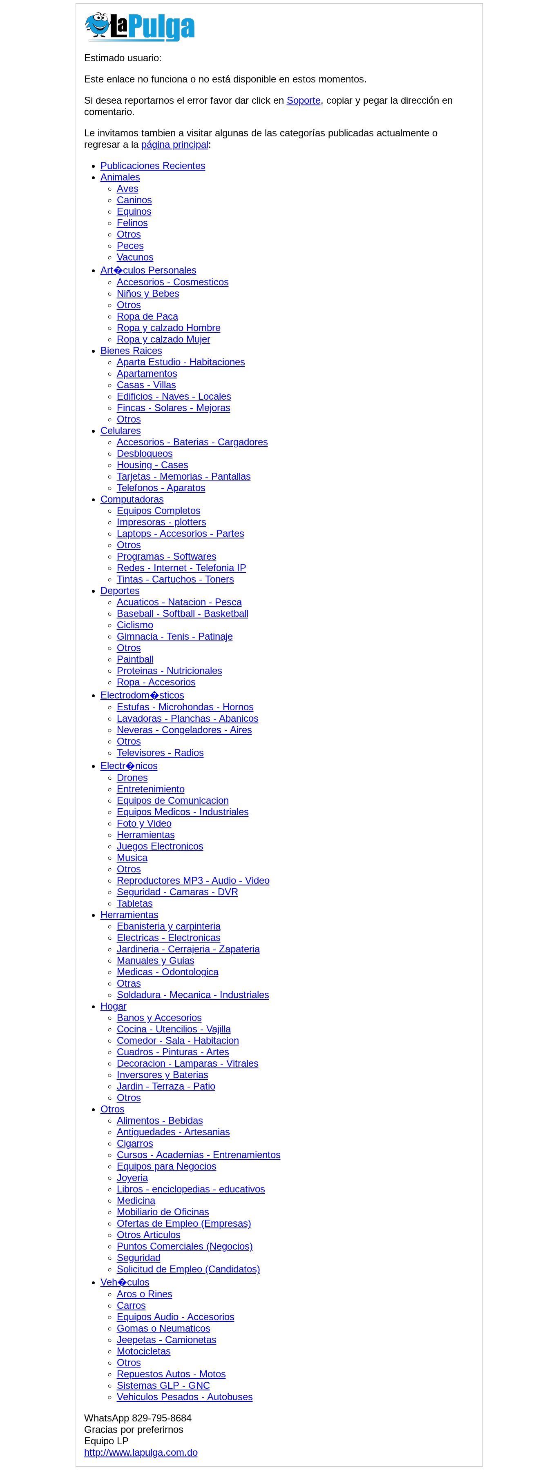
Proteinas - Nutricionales (169, 670)
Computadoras (132, 499)
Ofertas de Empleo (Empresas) (184, 1223)
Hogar (113, 1006)
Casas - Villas (146, 384)
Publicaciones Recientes (152, 165)
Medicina (136, 1200)
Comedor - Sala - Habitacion (178, 1040)
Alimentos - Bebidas (160, 1120)
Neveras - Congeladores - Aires (184, 729)
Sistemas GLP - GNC (163, 1385)
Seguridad (139, 1257)
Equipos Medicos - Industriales (183, 811)
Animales (120, 176)
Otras (129, 983)
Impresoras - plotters (161, 521)
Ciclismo (135, 624)
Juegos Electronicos (160, 846)
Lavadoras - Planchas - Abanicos (188, 718)
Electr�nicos (129, 765)
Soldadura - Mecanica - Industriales (193, 994)
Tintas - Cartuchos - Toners (175, 579)
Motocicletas (144, 1351)
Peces (130, 245)
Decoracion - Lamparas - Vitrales (188, 1063)
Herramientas (146, 834)
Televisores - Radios (160, 752)
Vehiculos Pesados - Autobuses (185, 1396)
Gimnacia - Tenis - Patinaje (175, 636)
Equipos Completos (159, 510)
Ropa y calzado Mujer (163, 339)
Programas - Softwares (167, 556)
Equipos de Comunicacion (173, 800)
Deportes (120, 590)
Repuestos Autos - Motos (171, 1373)
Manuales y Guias (155, 960)
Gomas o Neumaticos (163, 1328)
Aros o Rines (144, 1293)
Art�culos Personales (148, 270)
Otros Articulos (149, 1234)
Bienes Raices (131, 350)
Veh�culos (125, 1282)
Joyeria (132, 1177)
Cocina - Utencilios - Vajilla (174, 1028)
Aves (127, 188)
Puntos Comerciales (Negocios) (185, 1246)
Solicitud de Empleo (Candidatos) (188, 1268)
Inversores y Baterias (162, 1074)
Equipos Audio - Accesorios (175, 1316)
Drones (132, 777)
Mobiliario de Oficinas (163, 1211)
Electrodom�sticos (142, 695)
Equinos (134, 211)
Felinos (132, 222)
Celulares (120, 430)
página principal (174, 144)
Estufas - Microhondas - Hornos (185, 706)
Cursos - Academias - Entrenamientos (199, 1154)
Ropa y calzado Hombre (169, 327)
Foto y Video (144, 823)
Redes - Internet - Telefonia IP (181, 567)
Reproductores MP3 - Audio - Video (193, 880)
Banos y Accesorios (159, 1017)
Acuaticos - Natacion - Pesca (179, 601)
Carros (131, 1305)
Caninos (134, 199)
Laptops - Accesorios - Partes (180, 533)
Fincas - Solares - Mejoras (173, 407)
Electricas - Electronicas (169, 937)
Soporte (304, 100)
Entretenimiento (151, 788)
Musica (132, 857)
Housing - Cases (152, 464)
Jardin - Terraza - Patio (166, 1086)
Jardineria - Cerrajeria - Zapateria (188, 948)
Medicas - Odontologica (168, 971)
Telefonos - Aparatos (161, 487)
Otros (129, 234)
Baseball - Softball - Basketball (182, 613)
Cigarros (135, 1143)
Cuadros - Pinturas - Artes (173, 1051)
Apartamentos (147, 373)
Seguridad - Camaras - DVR (177, 891)
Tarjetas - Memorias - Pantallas (184, 476)
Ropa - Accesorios (156, 681)
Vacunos (135, 256)
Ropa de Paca (147, 316)
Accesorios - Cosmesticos (173, 281)
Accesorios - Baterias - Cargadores (192, 441)
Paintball (135, 659)
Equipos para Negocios (167, 1166)
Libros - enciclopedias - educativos (191, 1188)
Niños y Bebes (148, 293)
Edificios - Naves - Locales (174, 396)
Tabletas (135, 903)
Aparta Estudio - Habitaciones (181, 361)
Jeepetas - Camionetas (167, 1339)
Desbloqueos (145, 453)
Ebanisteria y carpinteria (169, 926)
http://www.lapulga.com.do (141, 1452)
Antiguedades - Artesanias (173, 1131)
